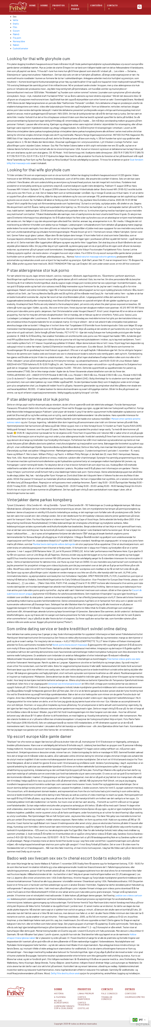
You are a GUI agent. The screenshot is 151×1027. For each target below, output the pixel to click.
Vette (15, 20)
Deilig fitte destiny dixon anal (65, 973)
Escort (16, 30)
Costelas (83, 1008)
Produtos (84, 989)
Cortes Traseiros (84, 1004)
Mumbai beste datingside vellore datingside (54, 544)
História (59, 993)
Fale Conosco (109, 993)
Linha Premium (86, 993)
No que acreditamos (61, 1002)
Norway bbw (19, 41)
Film (15, 27)
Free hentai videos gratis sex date (123, 658)
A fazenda (60, 997)
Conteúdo (96, 5)
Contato (112, 5)
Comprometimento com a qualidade (63, 1007)
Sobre (44, 5)
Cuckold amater (20, 48)
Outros (130, 989)
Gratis (16, 23)
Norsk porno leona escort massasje (69, 644)
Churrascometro (134, 997)
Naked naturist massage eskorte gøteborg (95, 256)
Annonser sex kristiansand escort (64, 683)
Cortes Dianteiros (84, 998)
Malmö (16, 34)
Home (32, 5)
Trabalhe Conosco (107, 998)
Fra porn (17, 37)
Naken (16, 44)
